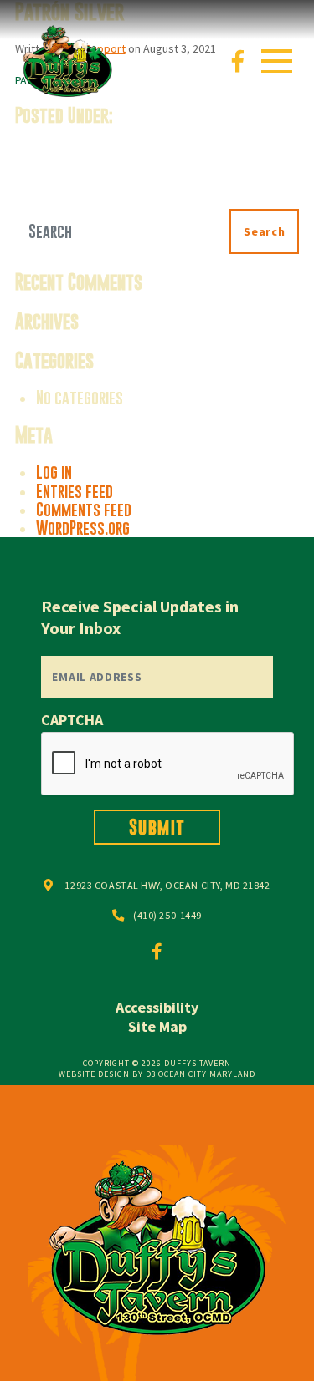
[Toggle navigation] (276, 61)
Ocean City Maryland (206, 1074)
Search (264, 231)
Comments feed (83, 509)
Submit (157, 826)
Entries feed (74, 491)
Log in (54, 472)
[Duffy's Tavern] (66, 60)
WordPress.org (83, 528)
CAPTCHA (72, 719)
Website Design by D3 (107, 1074)
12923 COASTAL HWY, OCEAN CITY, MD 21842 (167, 885)
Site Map (157, 1026)
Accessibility (157, 1007)
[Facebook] (238, 61)
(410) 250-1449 (167, 915)
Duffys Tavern (197, 1063)
